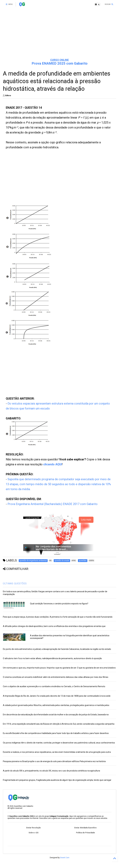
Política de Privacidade (85, 833)
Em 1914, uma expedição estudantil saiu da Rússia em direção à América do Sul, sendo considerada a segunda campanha (58, 724)
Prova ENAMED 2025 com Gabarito (60, 63)
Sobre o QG (33, 833)
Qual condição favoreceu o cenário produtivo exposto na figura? (59, 603)
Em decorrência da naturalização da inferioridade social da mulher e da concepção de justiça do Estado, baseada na (56, 714)
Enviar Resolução (33, 828)
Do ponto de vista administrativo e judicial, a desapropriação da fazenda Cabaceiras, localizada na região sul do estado (57, 649)
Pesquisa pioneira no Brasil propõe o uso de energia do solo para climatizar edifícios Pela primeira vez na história (54, 761)
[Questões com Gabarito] (22, 5)
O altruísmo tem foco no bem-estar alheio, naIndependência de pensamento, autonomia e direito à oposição (52, 658)
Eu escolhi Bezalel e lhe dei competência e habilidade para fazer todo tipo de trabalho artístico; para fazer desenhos (56, 733)
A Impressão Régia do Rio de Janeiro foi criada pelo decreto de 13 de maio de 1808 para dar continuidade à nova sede (56, 696)
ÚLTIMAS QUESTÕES (15, 583)
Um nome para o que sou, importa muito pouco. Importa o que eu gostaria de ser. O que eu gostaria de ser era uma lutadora (59, 668)
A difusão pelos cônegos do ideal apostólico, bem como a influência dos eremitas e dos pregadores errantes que (54, 626)
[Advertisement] (59, 33)
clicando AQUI (52, 464)
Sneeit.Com (64, 858)
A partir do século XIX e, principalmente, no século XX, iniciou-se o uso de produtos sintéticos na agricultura (51, 771)
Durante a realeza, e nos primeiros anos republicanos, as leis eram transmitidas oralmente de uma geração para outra (57, 752)
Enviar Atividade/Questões (85, 828)
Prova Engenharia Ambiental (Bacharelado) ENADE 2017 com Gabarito (53, 504)
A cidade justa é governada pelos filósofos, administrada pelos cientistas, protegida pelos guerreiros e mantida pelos (56, 705)
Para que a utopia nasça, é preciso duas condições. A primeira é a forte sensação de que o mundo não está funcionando (57, 617)
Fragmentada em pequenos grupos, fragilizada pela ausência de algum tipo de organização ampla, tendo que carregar (57, 780)
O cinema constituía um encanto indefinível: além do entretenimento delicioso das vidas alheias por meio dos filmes (55, 677)
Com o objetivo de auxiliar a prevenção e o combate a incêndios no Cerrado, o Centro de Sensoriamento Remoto (54, 686)
